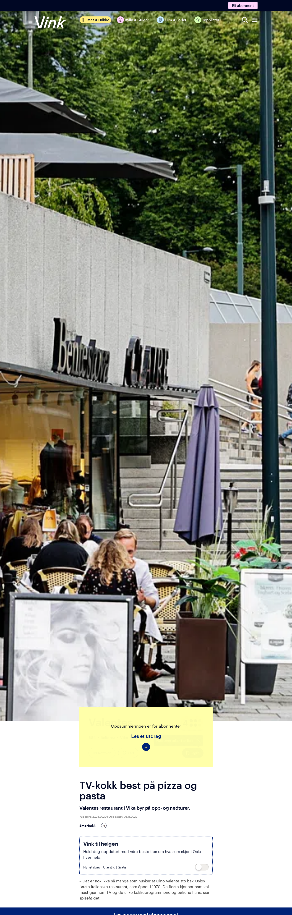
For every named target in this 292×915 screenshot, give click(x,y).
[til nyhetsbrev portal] (202, 867)
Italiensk (108, 737)
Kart (131, 753)
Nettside (105, 753)
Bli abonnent (243, 5)
